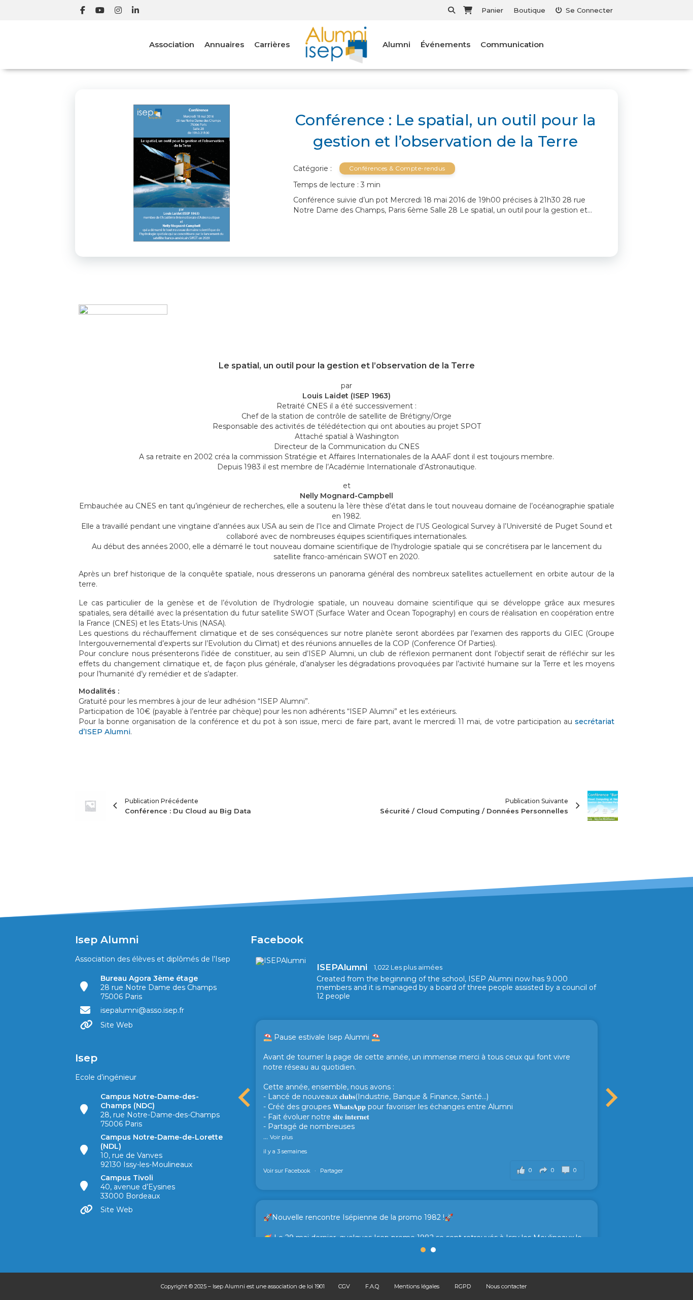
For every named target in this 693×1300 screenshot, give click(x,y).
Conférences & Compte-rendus (397, 168)
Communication (512, 44)
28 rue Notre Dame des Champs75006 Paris (158, 987)
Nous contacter (506, 1286)
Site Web (116, 1025)
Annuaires (224, 44)
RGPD (463, 1286)
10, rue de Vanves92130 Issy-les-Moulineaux (161, 1151)
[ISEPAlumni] (281, 961)
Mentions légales (416, 1286)
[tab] (423, 1249)
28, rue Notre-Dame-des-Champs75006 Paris (160, 1110)
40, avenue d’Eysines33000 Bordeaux (137, 1187)
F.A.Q (372, 1286)
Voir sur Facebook (287, 1170)
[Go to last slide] (245, 1097)
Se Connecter (589, 10)
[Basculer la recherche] (451, 10)
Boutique (529, 10)
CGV (344, 1286)
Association (171, 44)
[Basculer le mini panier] (467, 10)
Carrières (272, 44)
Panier (492, 10)
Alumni (396, 44)
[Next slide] (610, 1097)
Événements (445, 44)
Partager (331, 1170)
